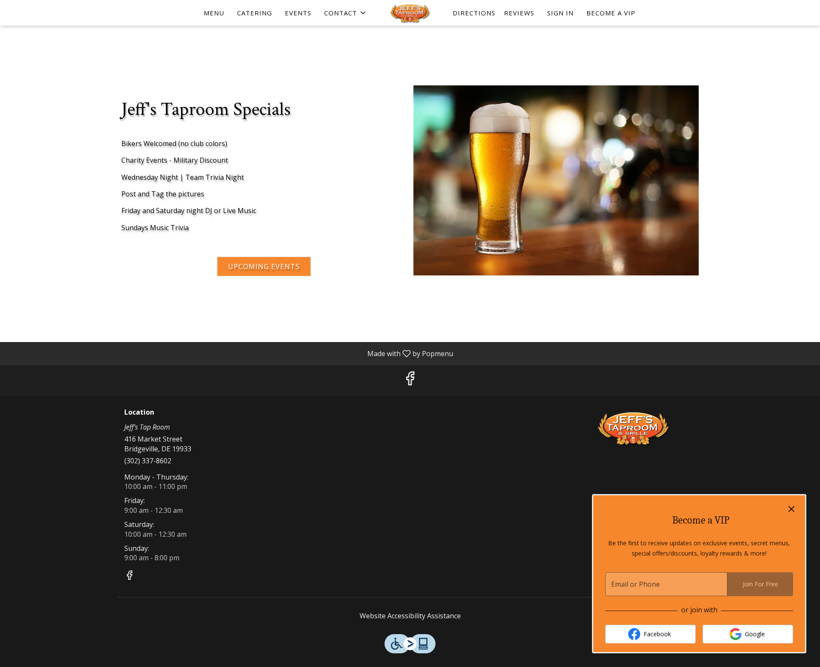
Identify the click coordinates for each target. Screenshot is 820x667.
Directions (474, 13)
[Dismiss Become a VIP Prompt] (791, 509)
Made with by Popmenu (229, 353)
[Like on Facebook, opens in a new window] (410, 380)
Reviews (519, 13)
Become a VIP (611, 13)
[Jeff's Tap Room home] (410, 12)
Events (298, 13)
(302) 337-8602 (147, 460)
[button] (346, 12)
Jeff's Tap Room (634, 428)
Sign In (560, 13)
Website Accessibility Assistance (410, 615)
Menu (214, 13)
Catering (254, 13)
